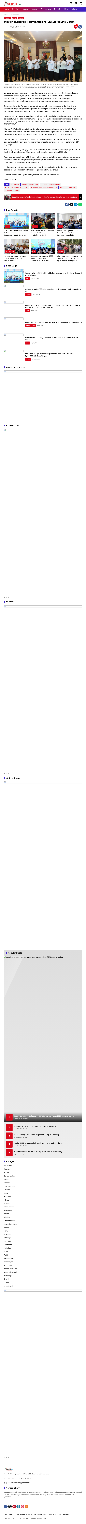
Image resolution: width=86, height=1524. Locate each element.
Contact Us (8, 1514)
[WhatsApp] (80, 204)
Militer (14, 18)
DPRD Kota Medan (11, 1186)
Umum (6, 1282)
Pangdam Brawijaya (68, 187)
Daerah (61, 251)
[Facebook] (67, 204)
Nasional (21, 18)
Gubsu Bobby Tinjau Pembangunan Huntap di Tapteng (36, 1135)
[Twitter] (71, 204)
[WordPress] (18, 1506)
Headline (7, 18)
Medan (6, 1227)
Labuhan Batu (9, 1221)
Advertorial (8, 1166)
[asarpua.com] (12, 3)
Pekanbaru (8, 1245)
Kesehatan (8, 1210)
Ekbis (60, 226)
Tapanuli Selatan (10, 1269)
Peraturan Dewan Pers (37, 1514)
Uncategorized (9, 1286)
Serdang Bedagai (10, 1258)
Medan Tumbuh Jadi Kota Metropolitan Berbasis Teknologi (38, 1152)
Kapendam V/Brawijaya (51, 185)
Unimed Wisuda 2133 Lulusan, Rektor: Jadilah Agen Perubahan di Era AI (42, 233)
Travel (6, 1279)
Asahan (7, 1169)
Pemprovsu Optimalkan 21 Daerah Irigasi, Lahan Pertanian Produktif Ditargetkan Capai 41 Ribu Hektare (67, 233)
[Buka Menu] (75, 3)
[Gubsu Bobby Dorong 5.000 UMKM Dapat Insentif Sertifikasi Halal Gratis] (43, 246)
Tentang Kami (64, 1514)
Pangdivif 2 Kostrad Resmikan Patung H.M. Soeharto (35, 1126)
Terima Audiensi (13, 190)
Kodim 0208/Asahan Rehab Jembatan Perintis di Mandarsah (38, 1143)
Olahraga (7, 1238)
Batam (6, 1172)
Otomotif (7, 1241)
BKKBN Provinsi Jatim (30, 185)
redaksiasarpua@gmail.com (19, 1483)
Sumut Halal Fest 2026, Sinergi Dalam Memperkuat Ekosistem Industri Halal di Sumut (16, 233)
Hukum (7, 1203)
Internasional (9, 1207)
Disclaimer (20, 1514)
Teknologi (8, 1275)
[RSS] (26, 1506)
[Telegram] (76, 204)
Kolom (6, 1214)
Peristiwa (7, 1248)
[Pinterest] (14, 1506)
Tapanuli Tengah (10, 1272)
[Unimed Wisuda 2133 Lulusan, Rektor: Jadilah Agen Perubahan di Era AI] (43, 221)
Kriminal (7, 1217)
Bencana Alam (10, 251)
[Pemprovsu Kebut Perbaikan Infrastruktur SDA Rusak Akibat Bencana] (16, 246)
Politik (6, 1255)
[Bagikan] (80, 27)
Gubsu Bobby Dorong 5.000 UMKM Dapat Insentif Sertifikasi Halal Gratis (42, 258)
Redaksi (11, 26)
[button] (70, 3)
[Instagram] (22, 1506)
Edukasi (34, 226)
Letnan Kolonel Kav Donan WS (18, 187)
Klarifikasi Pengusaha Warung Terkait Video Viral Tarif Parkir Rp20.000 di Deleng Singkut (69, 258)
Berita (7, 226)
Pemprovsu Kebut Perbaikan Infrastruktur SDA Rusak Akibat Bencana (15, 258)
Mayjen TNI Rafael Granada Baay (45, 187)
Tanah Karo (8, 1265)
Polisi (6, 1251)
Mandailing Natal (10, 1224)
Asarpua (16, 185)
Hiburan (7, 1200)
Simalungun (8, 1262)
